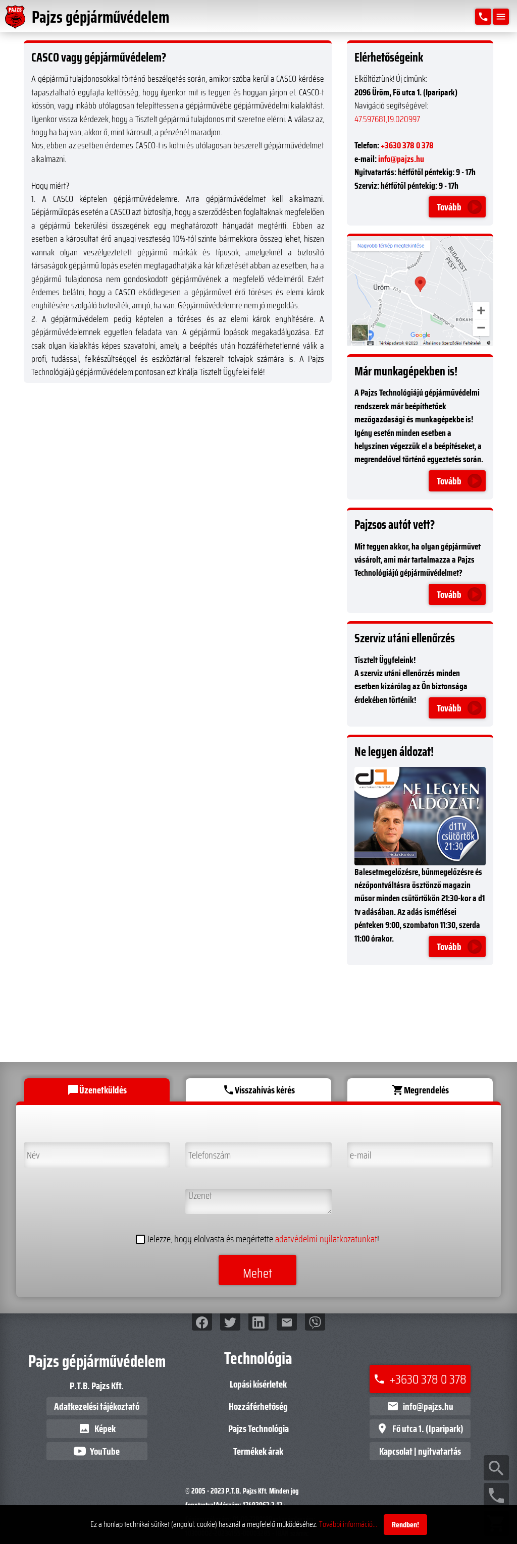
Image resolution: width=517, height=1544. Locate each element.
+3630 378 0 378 (407, 145)
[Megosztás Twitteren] (230, 1322)
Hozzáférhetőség (258, 1406)
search (496, 1468)
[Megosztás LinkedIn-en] (258, 1322)
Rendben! (405, 1524)
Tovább (449, 206)
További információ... (348, 1524)
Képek (97, 1428)
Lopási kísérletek (258, 1384)
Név (30, 1149)
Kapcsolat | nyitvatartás (420, 1451)
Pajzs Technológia (258, 1428)
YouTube (105, 1451)
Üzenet (198, 1196)
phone (496, 1495)
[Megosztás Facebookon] (202, 1322)
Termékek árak (258, 1451)
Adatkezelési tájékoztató (96, 1406)
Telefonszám (207, 1149)
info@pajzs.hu (401, 159)
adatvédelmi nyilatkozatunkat (326, 1239)
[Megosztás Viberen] (315, 1322)
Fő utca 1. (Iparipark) (419, 1428)
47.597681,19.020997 (387, 119)
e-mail (358, 1149)
